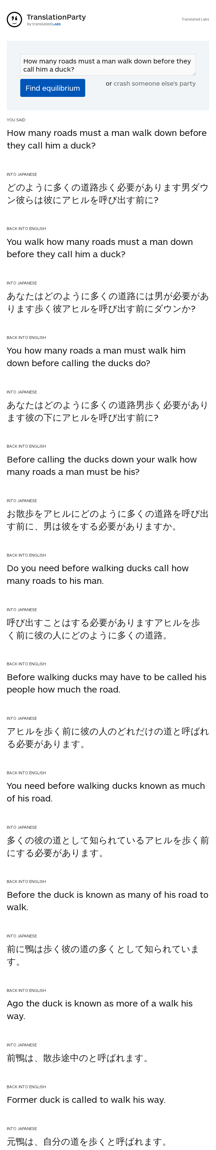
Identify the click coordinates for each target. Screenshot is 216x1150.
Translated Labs (195, 19)
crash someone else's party (155, 83)
